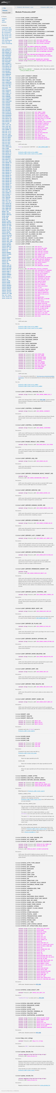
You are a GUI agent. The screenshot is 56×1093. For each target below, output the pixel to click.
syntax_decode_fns (45, 1085)
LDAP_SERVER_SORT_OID (42, 618)
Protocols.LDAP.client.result (26, 1070)
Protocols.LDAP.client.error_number (28, 152)
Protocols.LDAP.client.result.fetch (31, 799)
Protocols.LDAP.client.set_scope (27, 753)
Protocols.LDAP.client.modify (26, 731)
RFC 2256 (38, 1032)
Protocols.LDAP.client (48, 7)
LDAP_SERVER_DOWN (43, 146)
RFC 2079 (41, 997)
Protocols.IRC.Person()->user (24, 7)
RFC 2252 (38, 984)
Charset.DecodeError (30, 832)
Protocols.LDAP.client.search (36, 791)
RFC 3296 (42, 399)
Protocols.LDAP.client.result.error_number (30, 153)
